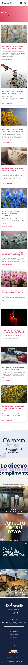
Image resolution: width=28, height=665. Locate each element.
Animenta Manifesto (14, 631)
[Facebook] (10, 613)
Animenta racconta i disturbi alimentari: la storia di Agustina (13, 254)
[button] (21, 3)
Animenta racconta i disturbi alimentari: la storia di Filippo (12, 130)
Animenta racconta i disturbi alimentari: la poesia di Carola (12, 92)
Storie (6, 15)
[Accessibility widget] (2, 663)
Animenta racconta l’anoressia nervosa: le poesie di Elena (13, 368)
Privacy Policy (9, 657)
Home (2, 15)
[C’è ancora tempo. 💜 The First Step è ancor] (14, 444)
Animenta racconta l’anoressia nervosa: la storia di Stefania (13, 292)
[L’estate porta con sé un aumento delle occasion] (14, 555)
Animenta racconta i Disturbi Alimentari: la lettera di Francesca (12, 213)
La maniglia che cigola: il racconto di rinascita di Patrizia (13, 331)
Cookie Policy (19, 657)
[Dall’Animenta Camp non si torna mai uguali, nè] (14, 583)
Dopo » (21, 425)
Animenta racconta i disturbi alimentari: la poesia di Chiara (12, 47)
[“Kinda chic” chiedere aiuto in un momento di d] (14, 499)
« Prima (7, 425)
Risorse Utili (14, 640)
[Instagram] (14, 613)
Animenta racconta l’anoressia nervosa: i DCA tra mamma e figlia (13, 408)
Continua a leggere (7, 59)
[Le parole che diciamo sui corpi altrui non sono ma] (14, 472)
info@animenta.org (14, 609)
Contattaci (14, 645)
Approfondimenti (14, 642)
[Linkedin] (17, 613)
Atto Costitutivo (14, 637)
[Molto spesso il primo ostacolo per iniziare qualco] (14, 527)
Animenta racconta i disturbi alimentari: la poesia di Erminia (13, 169)
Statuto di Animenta (14, 634)
